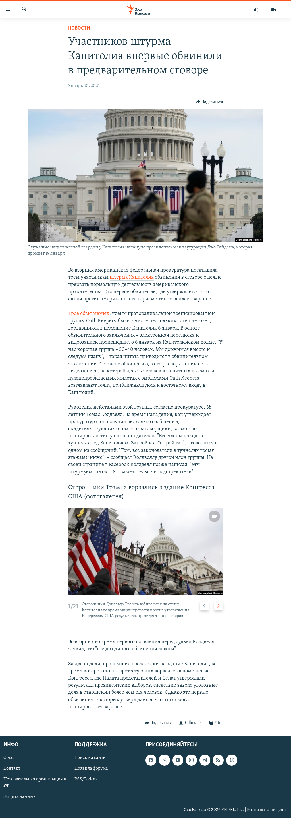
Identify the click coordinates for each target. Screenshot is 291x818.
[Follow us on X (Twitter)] (164, 760)
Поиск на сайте (89, 758)
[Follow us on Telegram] (204, 760)
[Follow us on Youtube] (177, 760)
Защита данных (19, 796)
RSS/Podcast (86, 779)
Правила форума (91, 769)
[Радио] (256, 10)
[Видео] (273, 10)
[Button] (209, 102)
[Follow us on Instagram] (191, 760)
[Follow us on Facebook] (151, 760)
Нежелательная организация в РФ (34, 782)
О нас (8, 758)
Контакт (11, 769)
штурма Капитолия (132, 277)
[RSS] (218, 760)
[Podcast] (231, 760)
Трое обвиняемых (88, 313)
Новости (79, 28)
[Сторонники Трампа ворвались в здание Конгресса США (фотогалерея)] (145, 551)
